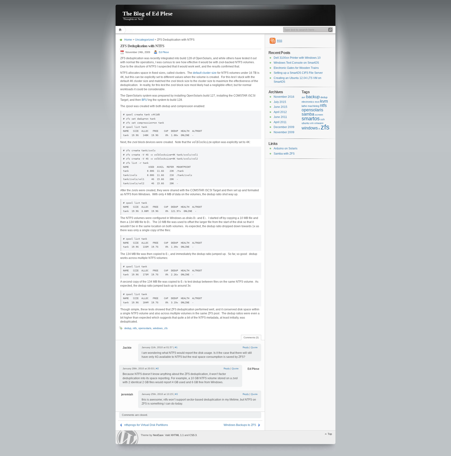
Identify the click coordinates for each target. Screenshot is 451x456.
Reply (246, 347)
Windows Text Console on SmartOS (296, 62)
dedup (127, 328)
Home (121, 29)
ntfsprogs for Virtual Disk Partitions (146, 425)
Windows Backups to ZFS (240, 425)
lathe (304, 106)
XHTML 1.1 (177, 435)
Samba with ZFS (284, 153)
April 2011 (280, 122)
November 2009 (284, 132)
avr (303, 97)
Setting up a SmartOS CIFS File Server (298, 72)
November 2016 (284, 96)
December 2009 (284, 127)
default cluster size (205, 72)
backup (313, 96)
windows (158, 328)
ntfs (135, 328)
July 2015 (280, 102)
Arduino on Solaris (285, 148)
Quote (254, 347)
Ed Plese (164, 52)
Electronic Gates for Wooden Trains (296, 68)
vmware (318, 123)
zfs (166, 328)
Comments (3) (251, 337)
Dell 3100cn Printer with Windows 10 (297, 57)
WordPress (127, 437)
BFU (144, 99)
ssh (322, 119)
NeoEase (158, 435)
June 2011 (280, 117)
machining (313, 106)
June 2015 (280, 107)
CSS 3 (193, 435)
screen (319, 114)
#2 (157, 368)
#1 (176, 347)
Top (330, 434)
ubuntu (305, 123)
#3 (176, 394)
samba (308, 114)
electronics (308, 101)
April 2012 (280, 112)
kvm (324, 101)
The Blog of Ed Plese (148, 14)
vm (312, 123)
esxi (317, 101)
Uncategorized (144, 39)
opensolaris (145, 328)
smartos (311, 118)
